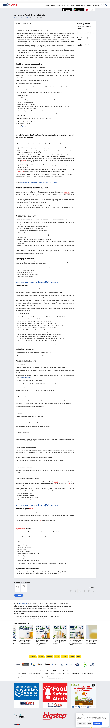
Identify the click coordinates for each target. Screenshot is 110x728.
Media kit (46, 673)
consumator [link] (24, 160)
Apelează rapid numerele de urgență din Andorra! (37, 282)
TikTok (78, 656)
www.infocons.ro (23, 603)
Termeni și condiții (21, 673)
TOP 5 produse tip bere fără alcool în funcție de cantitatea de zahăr (72, 642)
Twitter (72, 656)
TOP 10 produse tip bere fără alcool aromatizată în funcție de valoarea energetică (20, 643)
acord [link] (46, 532)
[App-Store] (67, 9)
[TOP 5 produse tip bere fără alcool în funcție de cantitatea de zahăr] (72, 632)
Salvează (19, 595)
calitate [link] (70, 169)
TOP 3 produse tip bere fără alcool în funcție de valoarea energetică (38, 642)
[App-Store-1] (79, 9)
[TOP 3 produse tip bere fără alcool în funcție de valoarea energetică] (38, 632)
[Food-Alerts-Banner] (55, 695)
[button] (106, 5)
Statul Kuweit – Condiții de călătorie (84, 27)
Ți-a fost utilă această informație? (22, 582)
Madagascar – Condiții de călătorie (83, 44)
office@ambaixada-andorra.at (26, 126)
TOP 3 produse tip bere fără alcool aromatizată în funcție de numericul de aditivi (55, 643)
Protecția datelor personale (34, 673)
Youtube (57, 656)
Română (94, 726)
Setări (89, 723)
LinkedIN (65, 656)
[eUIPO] (55, 664)
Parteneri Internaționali (87, 673)
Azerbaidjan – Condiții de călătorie (83, 38)
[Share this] (75, 591)
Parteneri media (75, 673)
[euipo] (47, 664)
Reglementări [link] (21, 529)
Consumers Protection (38, 653)
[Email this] (70, 591)
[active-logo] (92, 664)
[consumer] (18, 664)
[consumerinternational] (25, 664)
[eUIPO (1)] (70, 664)
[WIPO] (62, 664)
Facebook (41, 656)
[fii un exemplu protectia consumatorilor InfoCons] (83, 695)
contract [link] (22, 113)
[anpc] (40, 664)
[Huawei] (90, 9)
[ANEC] (32, 664)
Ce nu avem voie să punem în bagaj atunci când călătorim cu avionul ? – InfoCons (39, 182)
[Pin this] (89, 591)
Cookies (52, 673)
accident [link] (56, 481)
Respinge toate (82, 723)
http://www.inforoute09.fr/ (25, 377)
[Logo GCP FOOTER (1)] (84, 664)
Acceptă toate (97, 723)
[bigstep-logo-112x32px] (55, 716)
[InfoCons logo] (10, 5)
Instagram (49, 656)
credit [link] (31, 509)
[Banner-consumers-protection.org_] (26, 695)
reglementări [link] (67, 192)
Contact (59, 673)
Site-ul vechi (66, 673)
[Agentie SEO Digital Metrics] (26, 716)
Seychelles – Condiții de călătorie (85, 33)
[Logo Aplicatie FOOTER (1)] (77, 664)
